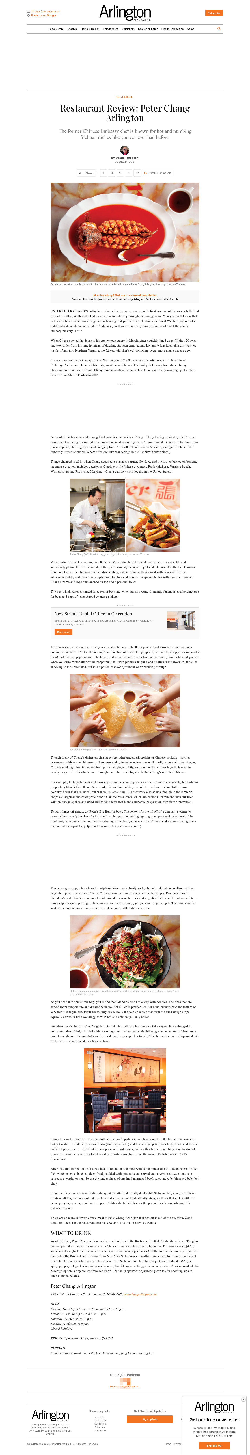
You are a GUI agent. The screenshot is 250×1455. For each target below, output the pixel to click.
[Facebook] (103, 173)
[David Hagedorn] (124, 150)
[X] (111, 173)
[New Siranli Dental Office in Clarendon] (181, 620)
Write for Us (100, 1430)
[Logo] (125, 13)
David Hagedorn (127, 157)
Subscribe (100, 1423)
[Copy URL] (137, 173)
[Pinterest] (120, 173)
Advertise (100, 1427)
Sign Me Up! (214, 1445)
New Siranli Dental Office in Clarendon (93, 613)
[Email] (128, 173)
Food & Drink (125, 97)
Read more (63, 632)
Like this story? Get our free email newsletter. (125, 295)
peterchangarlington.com (140, 1294)
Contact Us (100, 1420)
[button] (219, 29)
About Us (100, 1417)
